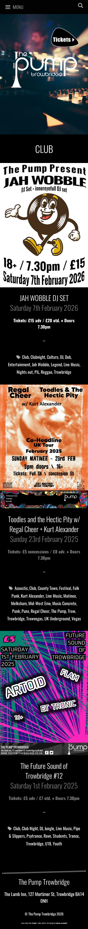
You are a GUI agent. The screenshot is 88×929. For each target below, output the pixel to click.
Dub (68, 357)
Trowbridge (62, 372)
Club (25, 357)
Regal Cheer (40, 611)
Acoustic (21, 588)
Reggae (46, 372)
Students (60, 836)
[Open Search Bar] (80, 5)
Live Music (72, 364)
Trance (74, 836)
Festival (65, 588)
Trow (71, 611)
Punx (25, 611)
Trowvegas (34, 618)
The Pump (58, 611)
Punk (16, 611)
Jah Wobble (40, 364)
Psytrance (34, 836)
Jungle (49, 828)
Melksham (19, 603)
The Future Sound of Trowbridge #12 (44, 770)
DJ (61, 357)
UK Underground (57, 618)
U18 (48, 843)
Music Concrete (64, 603)
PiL (36, 372)
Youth (57, 843)
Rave (47, 836)
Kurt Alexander (32, 596)
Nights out (25, 372)
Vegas (76, 618)
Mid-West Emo (39, 603)
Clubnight (38, 357)
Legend (56, 364)
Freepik (34, 923)
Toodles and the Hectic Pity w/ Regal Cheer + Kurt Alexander (44, 524)
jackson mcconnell (61, 923)
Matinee (69, 596)
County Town (47, 588)
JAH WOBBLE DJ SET (44, 297)
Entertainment (19, 364)
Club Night (30, 828)
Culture (52, 357)
